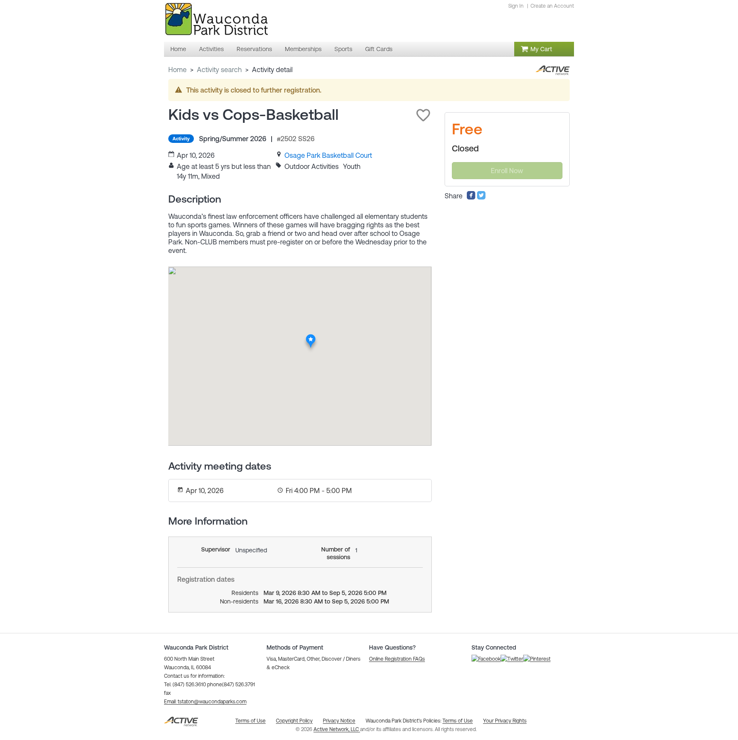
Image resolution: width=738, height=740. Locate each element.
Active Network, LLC (336, 729)
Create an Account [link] (552, 6)
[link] (328, 155)
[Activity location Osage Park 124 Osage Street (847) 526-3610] (311, 336)
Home (177, 69)
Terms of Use (457, 721)
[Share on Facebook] (471, 197)
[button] (423, 115)
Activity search (219, 69)
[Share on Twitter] (481, 197)
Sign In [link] (516, 6)
